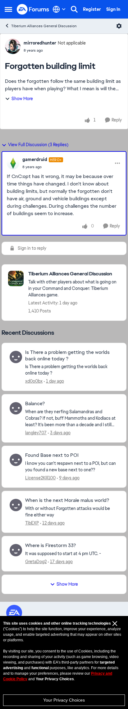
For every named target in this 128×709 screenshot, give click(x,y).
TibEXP (32, 523)
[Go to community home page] (33, 9)
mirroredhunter (40, 43)
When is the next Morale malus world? (67, 500)
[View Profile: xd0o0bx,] (16, 357)
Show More (22, 98)
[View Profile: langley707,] (16, 408)
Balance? (35, 404)
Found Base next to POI (52, 455)
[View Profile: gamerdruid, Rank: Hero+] (13, 163)
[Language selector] (59, 9)
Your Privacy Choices (64, 700)
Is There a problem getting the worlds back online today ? (67, 355)
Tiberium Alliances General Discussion (44, 25)
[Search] (74, 9)
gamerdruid (34, 159)
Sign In (113, 9)
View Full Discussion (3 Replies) (38, 144)
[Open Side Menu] (8, 9)
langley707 (36, 432)
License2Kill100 (40, 478)
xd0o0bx (34, 381)
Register (92, 9)
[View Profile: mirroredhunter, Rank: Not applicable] (13, 46)
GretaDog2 (36, 561)
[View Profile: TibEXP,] (16, 505)
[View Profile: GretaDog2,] (16, 550)
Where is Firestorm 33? (50, 545)
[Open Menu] (119, 26)
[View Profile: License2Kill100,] (16, 460)
